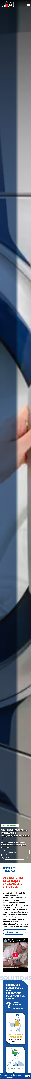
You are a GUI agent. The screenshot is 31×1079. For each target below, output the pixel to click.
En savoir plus (12, 932)
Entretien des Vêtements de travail (11, 854)
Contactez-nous (18, 1008)
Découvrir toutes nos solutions (14, 1040)
